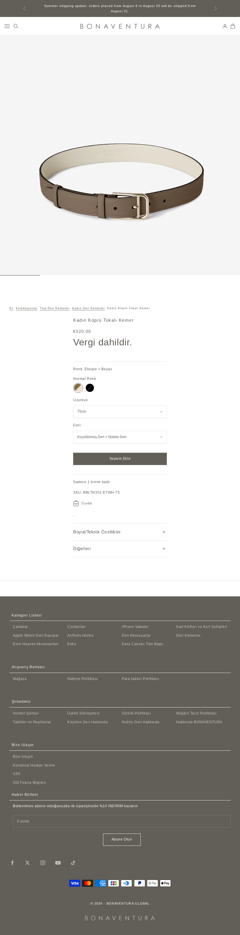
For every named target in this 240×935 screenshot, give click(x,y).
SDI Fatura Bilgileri (29, 783)
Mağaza (20, 679)
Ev (11, 308)
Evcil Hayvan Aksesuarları (36, 644)
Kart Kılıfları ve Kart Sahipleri (201, 627)
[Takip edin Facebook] (12, 863)
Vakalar (135, 627)
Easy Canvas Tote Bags (142, 644)
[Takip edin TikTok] (73, 863)
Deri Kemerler (188, 635)
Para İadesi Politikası (140, 679)
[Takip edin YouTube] (58, 863)
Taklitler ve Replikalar (32, 722)
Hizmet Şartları (26, 713)
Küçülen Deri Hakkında (87, 722)
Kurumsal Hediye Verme (34, 765)
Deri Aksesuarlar (136, 635)
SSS (16, 774)
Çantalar (20, 627)
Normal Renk (84, 379)
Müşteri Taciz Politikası (196, 713)
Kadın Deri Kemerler (88, 308)
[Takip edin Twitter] (27, 863)
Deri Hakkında (141, 722)
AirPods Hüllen (80, 635)
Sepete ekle (120, 459)
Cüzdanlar (76, 627)
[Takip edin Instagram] (43, 863)
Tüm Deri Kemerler (55, 308)
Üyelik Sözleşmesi (83, 713)
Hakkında (199, 722)
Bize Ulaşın (23, 757)
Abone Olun (122, 839)
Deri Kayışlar (36, 635)
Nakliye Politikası (82, 679)
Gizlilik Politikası (136, 713)
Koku (71, 644)
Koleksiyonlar (26, 308)
